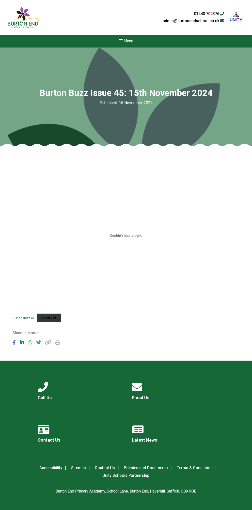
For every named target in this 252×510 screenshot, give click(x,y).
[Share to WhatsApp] (30, 342)
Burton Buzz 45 (23, 317)
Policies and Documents (146, 467)
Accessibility (50, 467)
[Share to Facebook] (14, 342)
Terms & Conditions (195, 467)
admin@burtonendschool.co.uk (191, 21)
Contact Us (105, 467)
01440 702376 (207, 14)
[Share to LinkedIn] (22, 342)
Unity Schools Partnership (125, 475)
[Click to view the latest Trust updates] (236, 17)
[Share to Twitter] (38, 342)
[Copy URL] (48, 342)
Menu (128, 41)
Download (48, 317)
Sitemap (78, 467)
